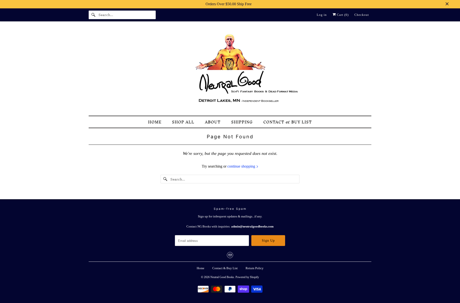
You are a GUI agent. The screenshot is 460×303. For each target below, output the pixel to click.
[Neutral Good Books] (230, 70)
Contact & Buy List (225, 268)
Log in (322, 15)
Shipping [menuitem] (242, 122)
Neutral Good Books (222, 277)
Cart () (342, 15)
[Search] (93, 15)
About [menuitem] (213, 122)
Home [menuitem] (154, 122)
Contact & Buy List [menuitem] (287, 122)
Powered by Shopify (247, 277)
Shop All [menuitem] (183, 122)
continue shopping (241, 166)
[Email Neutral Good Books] (230, 255)
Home (200, 268)
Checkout (361, 15)
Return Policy (255, 268)
